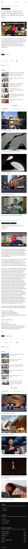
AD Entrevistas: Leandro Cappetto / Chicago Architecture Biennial (17, 90)
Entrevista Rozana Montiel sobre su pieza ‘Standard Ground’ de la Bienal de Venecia (17, 95)
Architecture (7, 6)
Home (2, 6)
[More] (16, 61)
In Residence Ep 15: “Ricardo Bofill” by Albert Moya (12, 215)
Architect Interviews (14, 6)
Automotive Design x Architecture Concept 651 (11, 151)
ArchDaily (7, 54)
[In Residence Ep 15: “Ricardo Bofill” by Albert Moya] (14, 205)
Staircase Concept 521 (6, 173)
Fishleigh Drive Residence (7, 130)
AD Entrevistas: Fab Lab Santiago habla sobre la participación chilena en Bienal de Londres (17, 74)
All (10, 108)
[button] (5, 65)
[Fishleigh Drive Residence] (14, 120)
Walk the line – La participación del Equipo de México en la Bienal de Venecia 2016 (16, 85)
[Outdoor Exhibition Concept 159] (14, 184)
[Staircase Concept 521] (14, 163)
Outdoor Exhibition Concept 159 (8, 194)
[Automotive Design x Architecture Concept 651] (14, 141)
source (2, 50)
